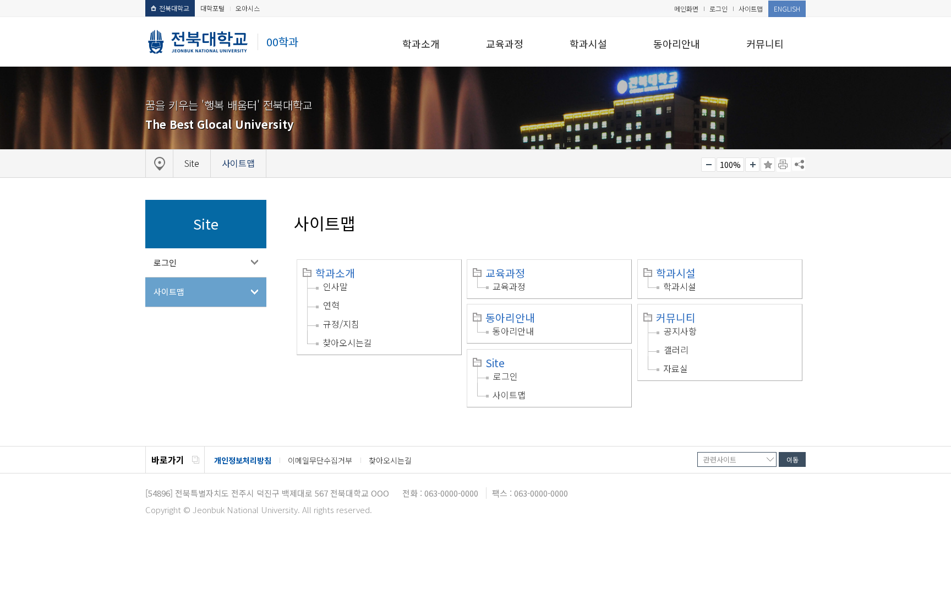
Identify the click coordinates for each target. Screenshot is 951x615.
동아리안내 (676, 43)
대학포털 (212, 8)
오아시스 (248, 8)
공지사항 (680, 331)
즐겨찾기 (768, 164)
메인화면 (686, 8)
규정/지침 (341, 323)
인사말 (335, 286)
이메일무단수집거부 (320, 460)
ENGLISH (787, 8)
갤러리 (676, 349)
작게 (708, 164)
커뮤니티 (765, 43)
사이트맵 (751, 8)
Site (495, 363)
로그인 (718, 8)
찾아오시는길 (347, 342)
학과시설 (588, 43)
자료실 (675, 368)
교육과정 (504, 43)
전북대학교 (174, 8)
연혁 (331, 305)
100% (730, 164)
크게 (752, 164)
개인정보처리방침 (242, 460)
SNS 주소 (798, 164)
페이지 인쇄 (784, 164)
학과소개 (421, 43)
